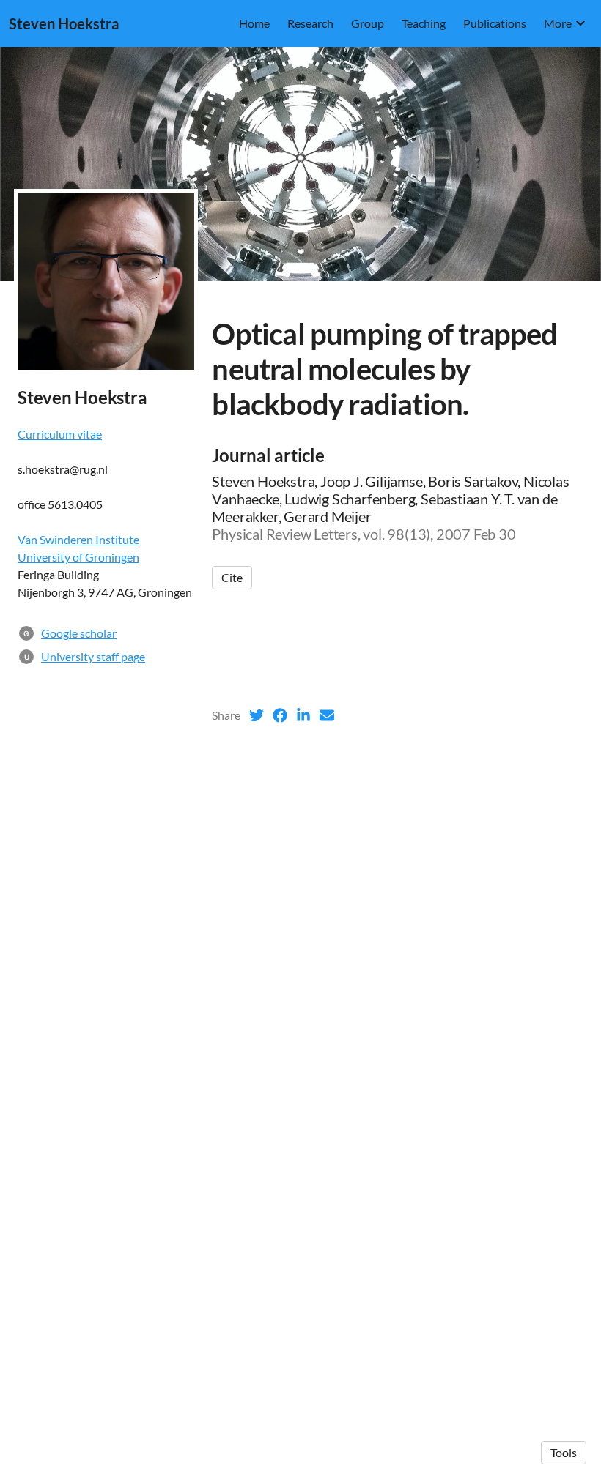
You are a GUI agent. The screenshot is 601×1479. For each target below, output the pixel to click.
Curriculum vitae (60, 434)
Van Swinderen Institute (78, 539)
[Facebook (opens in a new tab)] (280, 715)
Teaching (424, 23)
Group (367, 23)
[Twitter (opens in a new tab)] (256, 715)
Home (254, 23)
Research (310, 23)
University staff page (93, 656)
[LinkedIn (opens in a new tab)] (303, 715)
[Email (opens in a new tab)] (327, 715)
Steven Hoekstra (64, 23)
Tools (563, 1452)
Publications (494, 23)
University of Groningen (78, 557)
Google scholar (79, 633)
